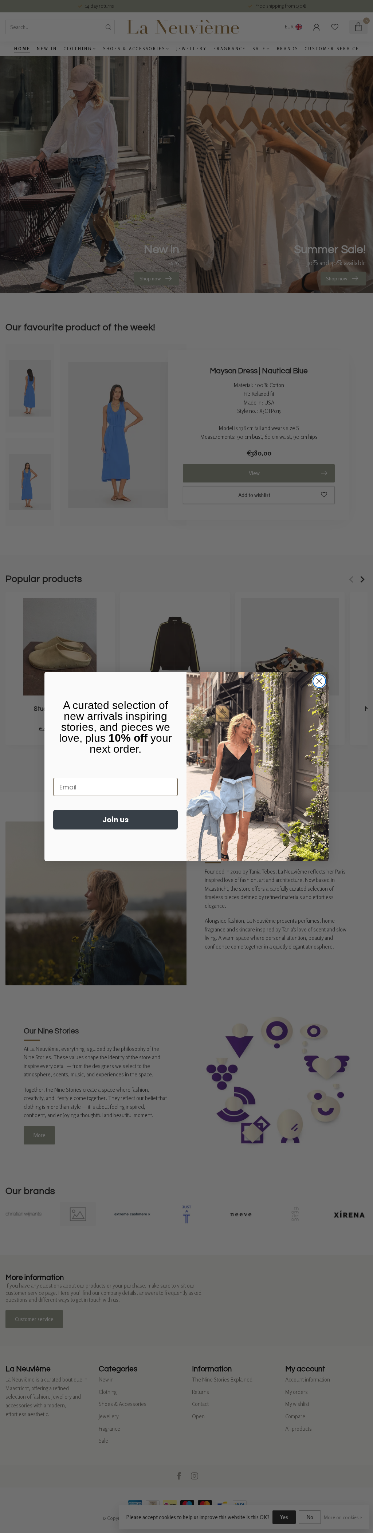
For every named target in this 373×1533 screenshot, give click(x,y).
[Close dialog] (319, 681)
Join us (115, 820)
